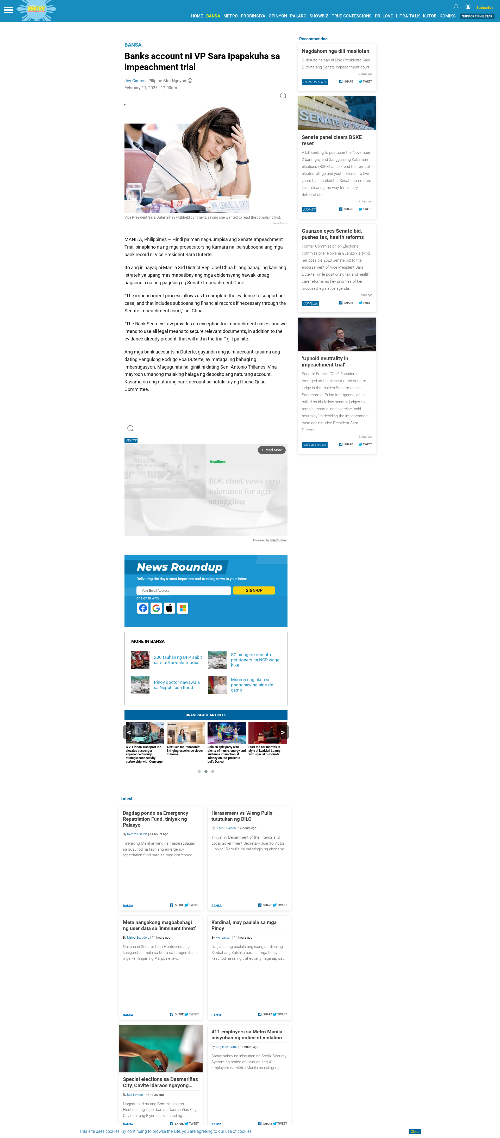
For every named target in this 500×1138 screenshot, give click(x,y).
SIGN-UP (254, 590)
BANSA (213, 16)
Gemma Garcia (137, 834)
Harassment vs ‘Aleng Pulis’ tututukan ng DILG (242, 816)
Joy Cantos (134, 80)
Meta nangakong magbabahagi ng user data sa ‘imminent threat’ (159, 925)
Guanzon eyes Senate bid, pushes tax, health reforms (333, 234)
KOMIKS (448, 16)
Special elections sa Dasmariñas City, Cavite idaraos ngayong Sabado (160, 1082)
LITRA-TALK (408, 16)
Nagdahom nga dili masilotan (335, 51)
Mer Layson (224, 937)
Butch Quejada (226, 828)
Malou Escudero (138, 937)
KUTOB (429, 16)
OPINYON (278, 16)
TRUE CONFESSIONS (352, 16)
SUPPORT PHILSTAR (477, 16)
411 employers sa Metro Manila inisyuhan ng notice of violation (246, 1035)
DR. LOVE (384, 16)
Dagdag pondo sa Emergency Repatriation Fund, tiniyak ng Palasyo (155, 819)
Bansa (132, 45)
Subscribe (484, 7)
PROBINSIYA (253, 16)
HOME (197, 16)
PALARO (298, 16)
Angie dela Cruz (227, 1047)
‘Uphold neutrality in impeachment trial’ (325, 361)
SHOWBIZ (319, 16)
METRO (230, 16)
